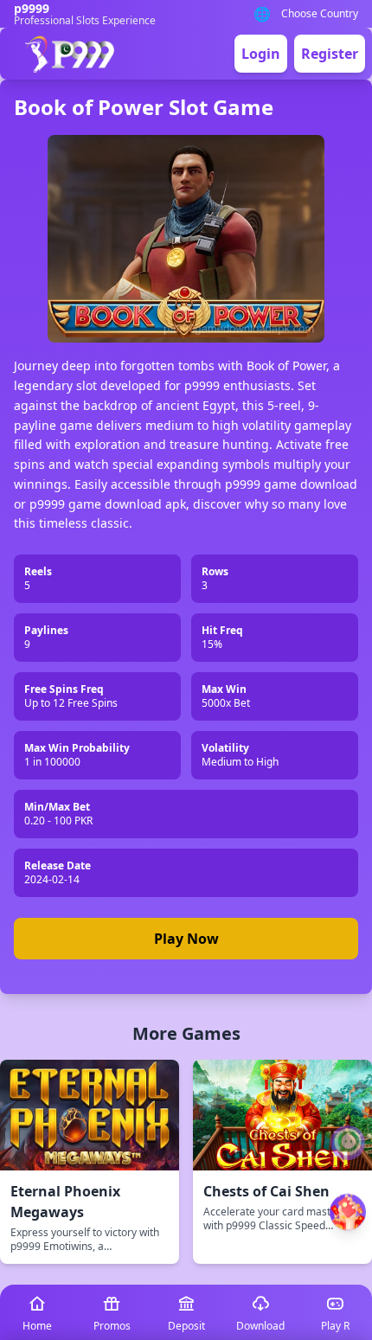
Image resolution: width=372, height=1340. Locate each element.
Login (260, 53)
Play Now (186, 938)
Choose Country (319, 14)
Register (329, 53)
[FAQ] (347, 1142)
